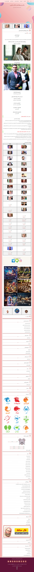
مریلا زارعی (24, 254)
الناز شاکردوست (10, 194)
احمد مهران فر (10, 250)
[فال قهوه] (24, 286)
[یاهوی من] (25, 561)
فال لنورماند (28, 551)
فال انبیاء (29, 343)
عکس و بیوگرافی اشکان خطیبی (17, 5)
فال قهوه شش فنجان (28, 353)
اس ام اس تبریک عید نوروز (27, 326)
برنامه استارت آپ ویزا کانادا (27, 503)
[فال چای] (24, 299)
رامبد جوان (24, 200)
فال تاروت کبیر (28, 457)
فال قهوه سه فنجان (28, 351)
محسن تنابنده (10, 188)
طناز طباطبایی (10, 166)
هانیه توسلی (10, 217)
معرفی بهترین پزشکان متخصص (26, 499)
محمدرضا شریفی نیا (10, 177)
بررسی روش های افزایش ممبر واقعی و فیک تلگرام (24, 513)
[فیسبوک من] (21, 561)
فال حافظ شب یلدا (28, 522)
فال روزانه (21, 1)
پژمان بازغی (24, 166)
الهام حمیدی (10, 228)
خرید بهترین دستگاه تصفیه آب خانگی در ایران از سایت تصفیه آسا (23, 484)
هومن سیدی (24, 160)
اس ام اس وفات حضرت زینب (27, 328)
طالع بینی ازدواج (28, 365)
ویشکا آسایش (24, 188)
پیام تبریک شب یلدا (28, 524)
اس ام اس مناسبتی (17, 1)
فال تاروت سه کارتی (28, 463)
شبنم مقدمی (10, 211)
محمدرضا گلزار (10, 171)
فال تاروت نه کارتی (28, 469)
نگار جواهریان (10, 244)
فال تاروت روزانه (28, 456)
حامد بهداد (10, 224)
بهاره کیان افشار (24, 220)
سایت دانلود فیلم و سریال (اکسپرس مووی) (25, 508)
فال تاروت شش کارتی (27, 468)
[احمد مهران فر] (26, 26)
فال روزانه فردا (28, 553)
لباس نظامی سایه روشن (27, 494)
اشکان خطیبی (24, 171)
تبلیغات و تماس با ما (7, 1)
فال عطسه (29, 542)
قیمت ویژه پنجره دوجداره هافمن (26, 491)
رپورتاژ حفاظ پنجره (28, 497)
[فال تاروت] (24, 273)
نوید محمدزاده (24, 154)
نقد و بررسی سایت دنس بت (27, 509)
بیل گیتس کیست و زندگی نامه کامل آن (26, 492)
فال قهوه (29, 349)
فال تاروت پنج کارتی (28, 466)
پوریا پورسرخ (24, 194)
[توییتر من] (15, 561)
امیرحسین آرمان (10, 254)
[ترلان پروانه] (17, 26)
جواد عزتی (24, 250)
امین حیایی (10, 205)
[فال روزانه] (10, 273)
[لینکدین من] (8, 561)
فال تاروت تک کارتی (28, 461)
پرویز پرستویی (10, 237)
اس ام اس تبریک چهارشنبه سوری (26, 325)
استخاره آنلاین (11, 1)
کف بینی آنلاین (28, 359)
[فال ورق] (10, 299)
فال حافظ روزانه (28, 520)
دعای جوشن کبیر (28, 371)
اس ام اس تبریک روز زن (27, 323)
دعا (29, 372)
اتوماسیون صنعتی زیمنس (27, 504)
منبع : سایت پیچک (29, 140)
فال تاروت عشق (28, 473)
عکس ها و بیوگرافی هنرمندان (27, 555)
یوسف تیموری (24, 205)
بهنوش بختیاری (10, 183)
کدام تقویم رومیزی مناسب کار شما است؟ (25, 489)
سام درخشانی (24, 177)
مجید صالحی (10, 241)
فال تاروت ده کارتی (28, 471)
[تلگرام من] (23, 561)
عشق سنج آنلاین (28, 384)
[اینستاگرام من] (19, 561)
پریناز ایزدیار (24, 228)
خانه (30, 1)
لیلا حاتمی (10, 220)
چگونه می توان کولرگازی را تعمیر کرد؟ (26, 486)
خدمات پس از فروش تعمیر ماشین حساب (25, 487)
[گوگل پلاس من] (13, 561)
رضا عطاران (24, 217)
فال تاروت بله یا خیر (28, 476)
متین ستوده (10, 148)
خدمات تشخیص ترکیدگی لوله (27, 506)
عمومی (26, 316)
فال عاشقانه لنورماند (28, 550)
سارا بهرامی (10, 154)
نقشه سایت (13, 566)
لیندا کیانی (10, 160)
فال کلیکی (29, 378)
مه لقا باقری (24, 244)
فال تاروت (25, 1)
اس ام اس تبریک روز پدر (27, 331)
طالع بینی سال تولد (28, 450)
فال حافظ (28, 1)
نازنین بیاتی (10, 231)
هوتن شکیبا (24, 241)
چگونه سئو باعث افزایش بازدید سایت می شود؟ (25, 496)
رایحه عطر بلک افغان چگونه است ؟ (26, 511)
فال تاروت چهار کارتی (28, 464)
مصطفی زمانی (24, 148)
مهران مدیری (24, 231)
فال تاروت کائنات (28, 459)
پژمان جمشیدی (24, 183)
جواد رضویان (24, 211)
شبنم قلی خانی (24, 237)
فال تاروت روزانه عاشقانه (27, 474)
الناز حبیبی (24, 224)
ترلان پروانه (10, 200)
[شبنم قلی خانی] (7, 26)
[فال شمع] (10, 286)
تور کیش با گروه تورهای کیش (27, 501)
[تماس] (17, 561)
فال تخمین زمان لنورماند (27, 548)
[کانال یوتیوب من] (10, 561)
